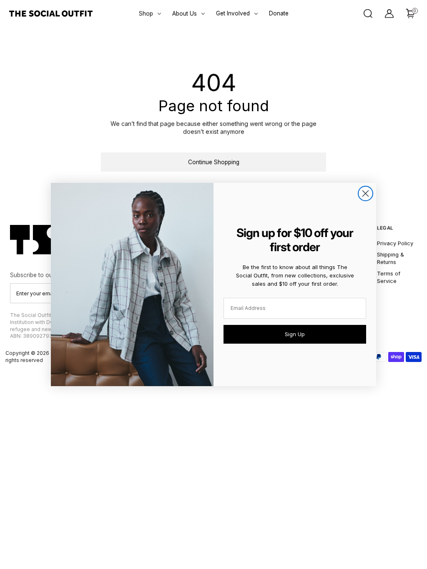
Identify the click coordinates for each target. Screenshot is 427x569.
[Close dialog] (365, 193)
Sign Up (295, 334)
